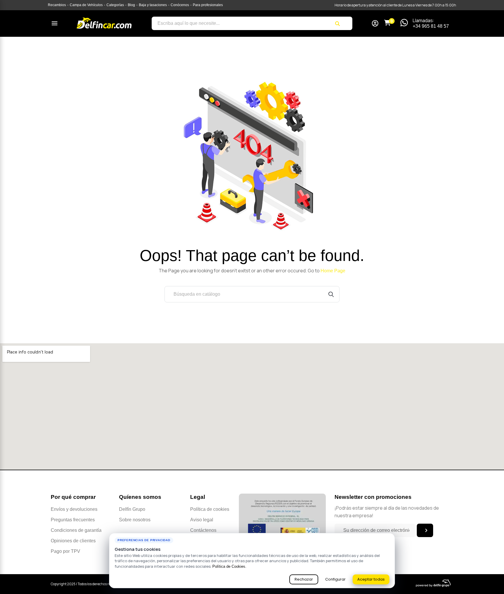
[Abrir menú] (54, 23)
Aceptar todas (371, 579)
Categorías (115, 5)
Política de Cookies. (229, 566)
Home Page (333, 270)
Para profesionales (208, 5)
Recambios (57, 5)
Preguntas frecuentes (73, 519)
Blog (131, 5)
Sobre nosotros (134, 519)
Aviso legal (201, 519)
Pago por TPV (65, 551)
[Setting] (375, 24)
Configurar (335, 579)
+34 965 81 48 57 (431, 26)
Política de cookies (209, 509)
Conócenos (180, 5)
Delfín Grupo (132, 509)
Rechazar (304, 579)
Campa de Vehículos (86, 5)
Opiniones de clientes (73, 540)
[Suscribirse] (425, 530)
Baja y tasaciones (153, 5)
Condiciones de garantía (76, 530)
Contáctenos (203, 530)
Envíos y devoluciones (74, 509)
